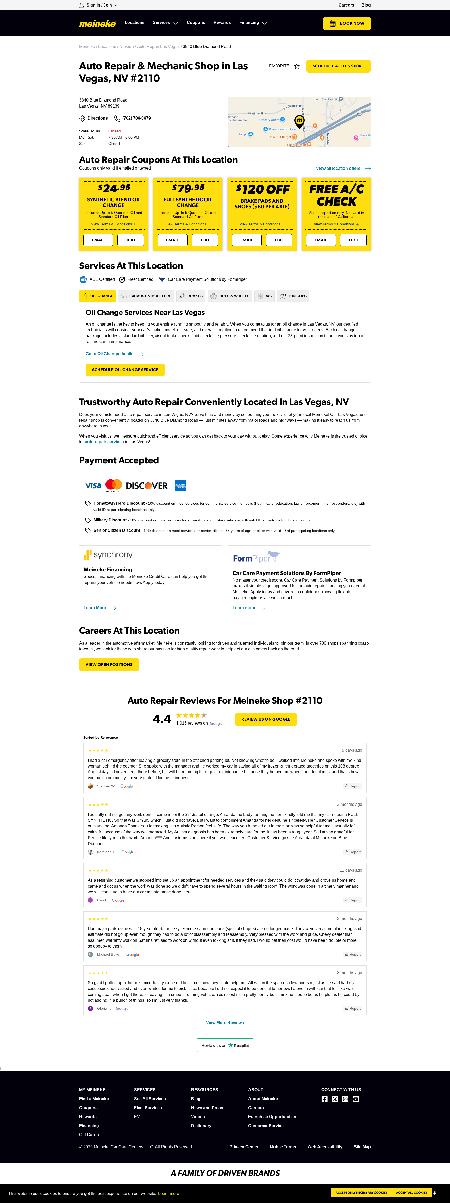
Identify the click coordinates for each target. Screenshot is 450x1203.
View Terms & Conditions (111, 224)
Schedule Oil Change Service (125, 370)
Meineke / (88, 46)
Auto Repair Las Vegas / (160, 46)
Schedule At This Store (338, 66)
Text (131, 240)
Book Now (352, 23)
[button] (436, 1192)
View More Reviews (225, 1022)
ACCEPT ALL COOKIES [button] (411, 1192)
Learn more (168, 1193)
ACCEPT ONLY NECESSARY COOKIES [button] (361, 1192)
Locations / (108, 46)
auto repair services (104, 442)
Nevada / (128, 46)
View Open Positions (109, 665)
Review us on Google (266, 719)
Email (98, 240)
